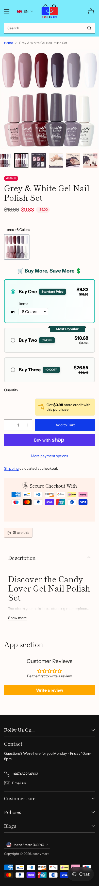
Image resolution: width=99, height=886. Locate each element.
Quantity (11, 390)
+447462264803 (25, 774)
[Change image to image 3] (38, 160)
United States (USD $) (28, 845)
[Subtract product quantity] (8, 425)
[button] (25, 11)
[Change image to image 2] (21, 160)
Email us (19, 783)
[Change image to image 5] (73, 160)
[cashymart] (49, 11)
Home (8, 43)
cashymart (40, 854)
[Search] (89, 28)
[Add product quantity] (27, 425)
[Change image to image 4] (56, 160)
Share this (21, 532)
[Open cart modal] (91, 11)
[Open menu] (7, 11)
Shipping (11, 468)
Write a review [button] (49, 690)
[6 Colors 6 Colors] (16, 247)
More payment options (49, 456)
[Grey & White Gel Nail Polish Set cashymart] (49, 99)
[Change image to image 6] (90, 160)
